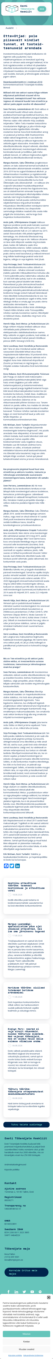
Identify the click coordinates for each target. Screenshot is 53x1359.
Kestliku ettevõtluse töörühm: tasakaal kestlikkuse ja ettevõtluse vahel (26, 887)
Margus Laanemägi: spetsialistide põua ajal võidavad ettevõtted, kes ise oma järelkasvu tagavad (26, 928)
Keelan (26, 1341)
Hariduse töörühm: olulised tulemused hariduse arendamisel (26, 990)
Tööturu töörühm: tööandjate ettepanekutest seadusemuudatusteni (25, 1091)
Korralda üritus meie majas (23, 1272)
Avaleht (10, 28)
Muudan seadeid (26, 1349)
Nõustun (26, 1334)
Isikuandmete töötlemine (33, 1355)
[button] (48, 1297)
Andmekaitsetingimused (15, 1164)
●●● (42, 9)
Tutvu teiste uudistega (26, 1124)
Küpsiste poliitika (15, 1355)
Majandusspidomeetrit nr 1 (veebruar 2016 (22, 81)
